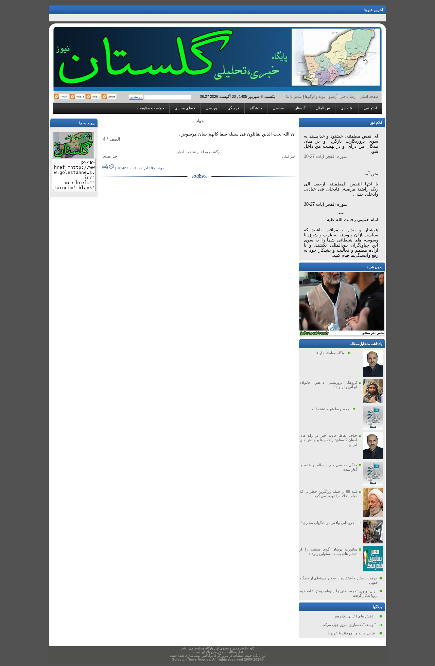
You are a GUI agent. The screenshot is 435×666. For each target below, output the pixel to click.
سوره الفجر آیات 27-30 (326, 156)
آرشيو (333, 96)
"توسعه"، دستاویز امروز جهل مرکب (348, 625)
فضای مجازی (185, 108)
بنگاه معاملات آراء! (330, 353)
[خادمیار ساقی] (341, 334)
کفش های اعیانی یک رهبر (353, 616)
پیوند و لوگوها (315, 96)
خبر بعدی (110, 156)
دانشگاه (256, 108)
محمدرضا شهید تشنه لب (330, 409)
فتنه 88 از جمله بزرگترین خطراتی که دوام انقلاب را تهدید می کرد (328, 493)
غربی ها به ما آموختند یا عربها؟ (351, 633)
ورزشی (211, 108)
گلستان (300, 108)
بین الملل (323, 108)
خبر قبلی (289, 156)
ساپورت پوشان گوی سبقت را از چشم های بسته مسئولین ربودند (328, 551)
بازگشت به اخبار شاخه (204, 152)
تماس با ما (294, 96)
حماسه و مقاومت (150, 108)
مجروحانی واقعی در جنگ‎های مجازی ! (328, 523)
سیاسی (278, 108)
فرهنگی (233, 108)
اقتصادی (347, 108)
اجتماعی (370, 108)
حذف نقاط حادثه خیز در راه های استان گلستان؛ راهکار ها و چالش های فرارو (328, 439)
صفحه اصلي (369, 96)
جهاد (200, 121)
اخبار (180, 152)
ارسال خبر (349, 96)
